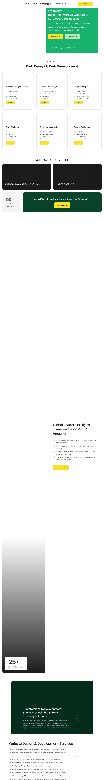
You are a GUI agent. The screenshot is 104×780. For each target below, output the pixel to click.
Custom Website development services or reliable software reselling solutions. (42, 712)
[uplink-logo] (13, 2)
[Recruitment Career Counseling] (52, 687)
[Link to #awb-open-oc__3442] (96, 4)
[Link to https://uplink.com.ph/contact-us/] (79, 718)
